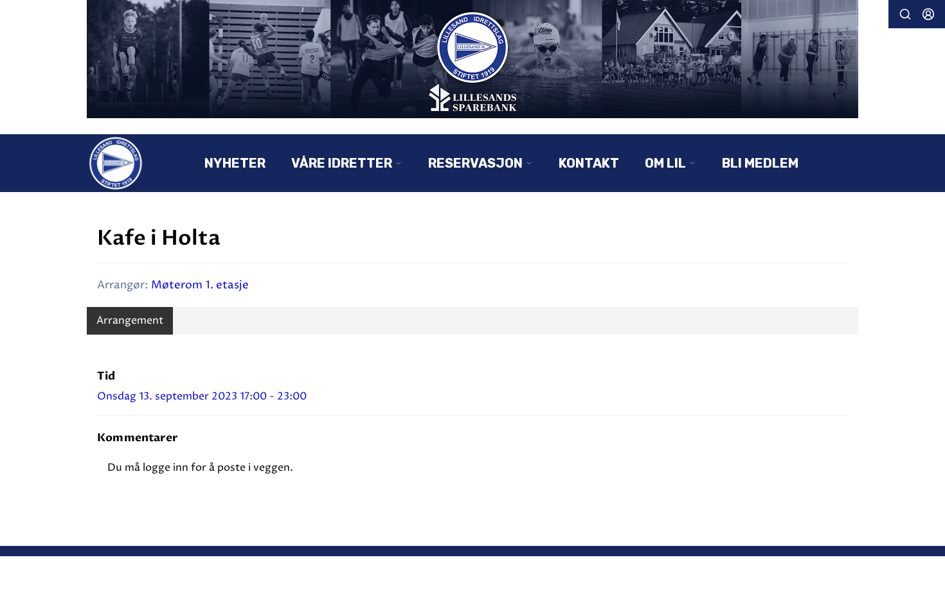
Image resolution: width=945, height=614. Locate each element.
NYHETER (235, 163)
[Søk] (905, 14)
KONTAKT (589, 163)
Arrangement (129, 320)
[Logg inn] (928, 14)
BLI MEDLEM (760, 163)
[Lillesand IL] (472, 59)
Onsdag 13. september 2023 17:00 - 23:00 (202, 396)
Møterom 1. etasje (200, 285)
